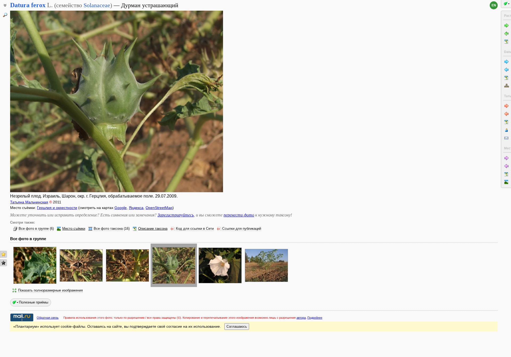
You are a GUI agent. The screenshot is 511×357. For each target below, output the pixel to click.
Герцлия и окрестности (57, 208)
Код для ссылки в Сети (195, 229)
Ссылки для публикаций (241, 229)
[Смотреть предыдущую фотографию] (32, 101)
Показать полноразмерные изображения (50, 290)
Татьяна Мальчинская (29, 202)
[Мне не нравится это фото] (3, 262)
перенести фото (239, 215)
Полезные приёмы (33, 302)
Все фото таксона (108, 229)
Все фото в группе (34, 229)
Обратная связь (48, 317)
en (494, 5)
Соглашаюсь (236, 327)
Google (120, 208)
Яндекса (136, 208)
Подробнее (314, 317)
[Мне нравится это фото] (3, 254)
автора (301, 317)
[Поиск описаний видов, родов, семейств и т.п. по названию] (5, 15)
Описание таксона (152, 229)
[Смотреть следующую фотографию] (200, 101)
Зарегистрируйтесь (176, 215)
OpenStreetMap (159, 208)
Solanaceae (97, 5)
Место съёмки (73, 229)
